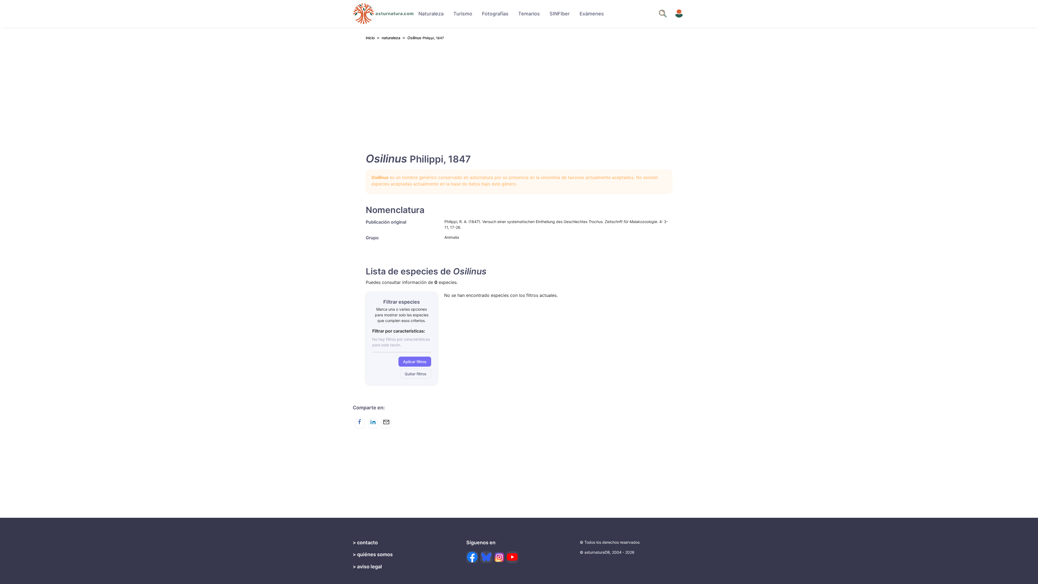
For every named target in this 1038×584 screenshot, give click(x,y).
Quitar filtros (416, 373)
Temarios (529, 13)
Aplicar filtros (415, 361)
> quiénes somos (373, 554)
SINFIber (560, 13)
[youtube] (512, 557)
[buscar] (663, 13)
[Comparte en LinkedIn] (373, 423)
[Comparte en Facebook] (360, 423)
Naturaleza (431, 13)
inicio (370, 37)
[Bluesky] (486, 557)
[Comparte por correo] (386, 423)
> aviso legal (367, 566)
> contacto (365, 542)
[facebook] (472, 557)
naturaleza (391, 37)
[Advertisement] (519, 95)
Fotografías (495, 13)
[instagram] (499, 557)
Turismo (462, 13)
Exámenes (592, 13)
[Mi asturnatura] (679, 13)
